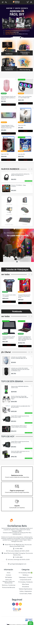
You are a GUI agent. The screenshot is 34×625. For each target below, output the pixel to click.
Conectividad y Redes (25, 593)
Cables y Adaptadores (25, 591)
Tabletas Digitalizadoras (25, 589)
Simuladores (25, 586)
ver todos (5, 274)
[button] (13, 37)
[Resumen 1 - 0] (16, 108)
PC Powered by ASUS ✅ (25, 572)
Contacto (8, 575)
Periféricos (25, 575)
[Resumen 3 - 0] (16, 79)
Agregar (9, 104)
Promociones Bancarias (8, 587)
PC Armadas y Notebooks (25, 582)
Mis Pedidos (8, 577)
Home (8, 572)
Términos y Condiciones (8, 585)
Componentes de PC (25, 579)
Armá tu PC (8, 579)
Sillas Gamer (25, 584)
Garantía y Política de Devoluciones (9, 582)
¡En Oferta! (6, 352)
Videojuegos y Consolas (25, 577)
